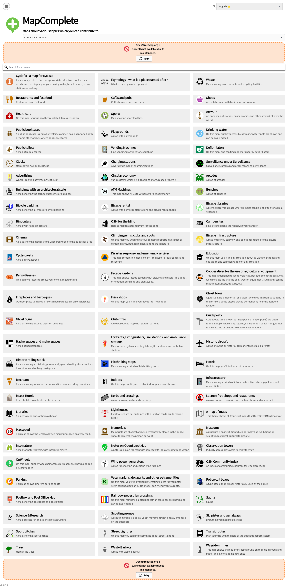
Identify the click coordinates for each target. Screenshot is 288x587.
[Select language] (214, 6)
